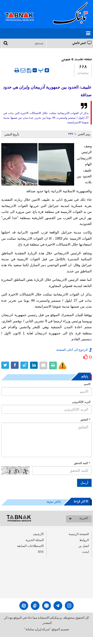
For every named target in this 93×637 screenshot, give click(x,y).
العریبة (83, 518)
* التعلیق (85, 419)
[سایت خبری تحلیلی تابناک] (22, 11)
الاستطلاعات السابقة (30, 546)
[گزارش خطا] (62, 365)
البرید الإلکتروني (81, 401)
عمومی (66, 59)
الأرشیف (38, 534)
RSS (41, 552)
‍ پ (41, 69)
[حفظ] (29, 70)
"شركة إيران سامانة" (37, 629)
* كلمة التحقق (82, 463)
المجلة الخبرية (35, 540)
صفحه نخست (83, 59)
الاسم (87, 384)
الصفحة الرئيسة (79, 534)
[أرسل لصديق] (23, 70)
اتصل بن (84, 546)
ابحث (85, 552)
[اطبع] (16, 70)
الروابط (84, 540)
